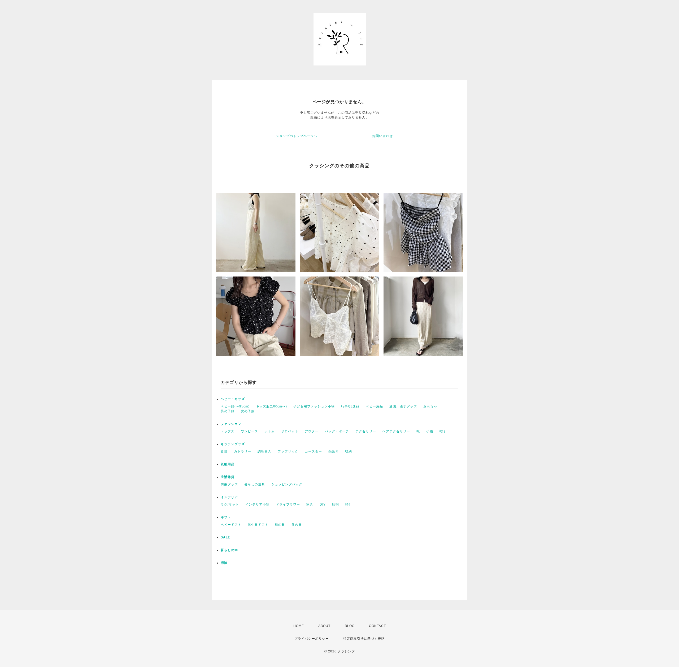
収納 (348, 451)
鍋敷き (333, 451)
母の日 (280, 524)
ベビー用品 (374, 406)
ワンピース (249, 431)
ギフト (226, 517)
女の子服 (248, 411)
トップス (227, 431)
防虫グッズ (229, 484)
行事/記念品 (350, 406)
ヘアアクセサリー (396, 431)
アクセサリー (365, 431)
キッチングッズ (233, 444)
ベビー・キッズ (233, 399)
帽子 (442, 431)
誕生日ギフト (258, 524)
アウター (312, 431)
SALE (225, 537)
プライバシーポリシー (311, 638)
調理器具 (264, 451)
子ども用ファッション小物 (314, 406)
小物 (429, 431)
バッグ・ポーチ (337, 431)
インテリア (229, 497)
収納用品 (227, 464)
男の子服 (227, 411)
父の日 (296, 524)
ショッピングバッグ (286, 484)
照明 (335, 504)
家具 (309, 504)
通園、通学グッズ (403, 406)
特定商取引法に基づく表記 (364, 638)
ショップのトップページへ (296, 136)
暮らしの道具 (254, 484)
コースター (313, 451)
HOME (298, 626)
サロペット (289, 431)
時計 (348, 504)
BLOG (350, 626)
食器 (224, 451)
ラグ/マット (230, 504)
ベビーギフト (231, 524)
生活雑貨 (227, 477)
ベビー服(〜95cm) (235, 406)
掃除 (224, 563)
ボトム (269, 431)
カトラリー (242, 451)
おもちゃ (430, 406)
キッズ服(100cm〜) (271, 406)
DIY (323, 504)
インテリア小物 (257, 504)
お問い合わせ (382, 136)
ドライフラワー (288, 504)
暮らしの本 (229, 550)
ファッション (231, 424)
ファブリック (288, 451)
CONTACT (377, 626)
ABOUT (324, 626)
